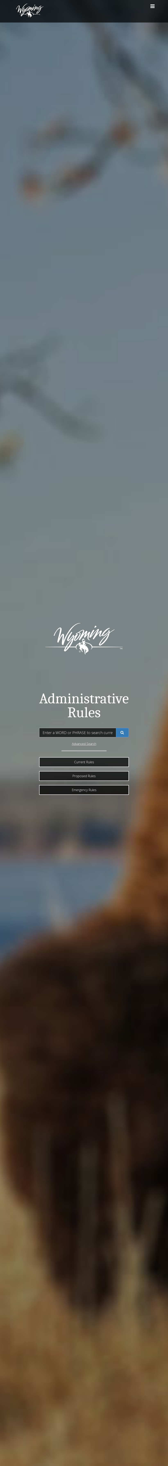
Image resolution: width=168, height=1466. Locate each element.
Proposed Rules (84, 776)
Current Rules (84, 762)
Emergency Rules (84, 790)
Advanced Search (84, 744)
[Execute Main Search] (122, 732)
